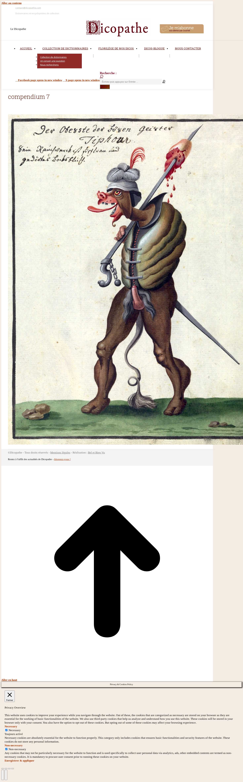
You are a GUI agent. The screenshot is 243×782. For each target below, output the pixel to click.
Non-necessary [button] (14, 745)
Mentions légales (60, 452)
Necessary (15, 730)
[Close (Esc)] (2, 768)
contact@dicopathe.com (28, 7)
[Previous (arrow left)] (2, 775)
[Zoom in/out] (12, 768)
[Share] (6, 768)
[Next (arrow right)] (6, 775)
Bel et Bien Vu (96, 452)
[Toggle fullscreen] (9, 768)
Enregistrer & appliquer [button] (19, 760)
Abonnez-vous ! (62, 459)
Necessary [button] (11, 726)
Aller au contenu (11, 3)
